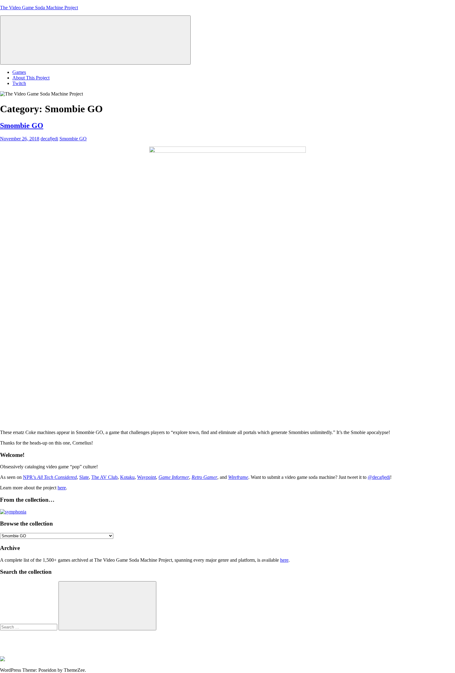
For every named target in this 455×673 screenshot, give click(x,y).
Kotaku (127, 477)
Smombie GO (21, 125)
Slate (84, 477)
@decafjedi (379, 477)
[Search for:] (29, 626)
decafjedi (49, 138)
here (62, 487)
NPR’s (50, 477)
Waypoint (146, 477)
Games (19, 72)
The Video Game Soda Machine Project (39, 7)
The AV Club (104, 477)
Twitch (19, 83)
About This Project (31, 77)
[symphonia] (13, 511)
